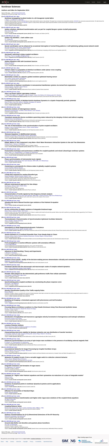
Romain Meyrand (9, 229)
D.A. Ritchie (41, 95)
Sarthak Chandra (19, 176)
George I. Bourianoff (26, 350)
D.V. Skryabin (19, 95)
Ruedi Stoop (23, 78)
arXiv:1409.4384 (8, 338)
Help (7, 441)
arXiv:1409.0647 (7, 68)
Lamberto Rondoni (44, 195)
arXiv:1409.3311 (7, 271)
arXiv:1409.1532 (8, 182)
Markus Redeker (9, 292)
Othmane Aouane (9, 236)
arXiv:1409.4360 (8, 330)
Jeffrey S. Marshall (23, 102)
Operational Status (47, 441)
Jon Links (7, 424)
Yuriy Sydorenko (21, 416)
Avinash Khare (8, 144)
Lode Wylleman (15, 283)
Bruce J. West (19, 261)
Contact (12, 441)
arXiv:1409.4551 (8, 355)
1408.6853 (23, 21)
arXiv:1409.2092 (8, 225)
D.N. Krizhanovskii (49, 95)
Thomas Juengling (15, 56)
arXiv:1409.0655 (7, 75)
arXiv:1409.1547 (8, 192)
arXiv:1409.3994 (8, 315)
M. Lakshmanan (34, 152)
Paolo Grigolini (27, 268)
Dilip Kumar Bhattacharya (55, 195)
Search (88, 2)
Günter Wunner (23, 86)
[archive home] (5, 2)
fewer (19, 14)
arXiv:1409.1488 (8, 172)
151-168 (23, 13)
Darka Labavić (8, 359)
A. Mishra (13, 71)
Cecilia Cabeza (34, 127)
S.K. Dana (27, 71)
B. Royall (30, 95)
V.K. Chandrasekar (15, 342)
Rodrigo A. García (9, 127)
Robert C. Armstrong (46, 333)
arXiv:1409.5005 (8, 389)
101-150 (19, 13)
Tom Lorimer (8, 78)
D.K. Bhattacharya (43, 160)
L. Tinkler (7, 95)
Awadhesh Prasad (9, 385)
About (2, 441)
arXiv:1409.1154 (7, 132)
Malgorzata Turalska (10, 261)
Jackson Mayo (36, 333)
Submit (93, 2)
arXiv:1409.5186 (8, 404)
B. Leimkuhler (20, 19)
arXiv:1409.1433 (8, 157)
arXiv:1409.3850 (8, 305)
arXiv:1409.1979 (8, 217)
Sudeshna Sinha (31, 407)
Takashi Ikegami (27, 47)
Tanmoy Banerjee (17, 119)
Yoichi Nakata (8, 275)
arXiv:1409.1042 (8, 107)
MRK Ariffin (35, 160)
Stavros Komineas (9, 326)
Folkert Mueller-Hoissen (23, 135)
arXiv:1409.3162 (8, 257)
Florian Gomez (15, 78)
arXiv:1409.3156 (8, 249)
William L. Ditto (40, 407)
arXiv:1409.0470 (7, 44)
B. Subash (7, 342)
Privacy (31, 441)
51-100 (15, 13)
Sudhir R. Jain (27, 176)
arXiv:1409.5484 (8, 421)
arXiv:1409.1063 (8, 115)
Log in (104, 2)
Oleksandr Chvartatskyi (10, 135)
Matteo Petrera (8, 211)
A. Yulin (25, 95)
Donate (98, 2)
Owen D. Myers (9, 102)
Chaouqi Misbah (48, 236)
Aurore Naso (18, 318)
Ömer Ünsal (8, 30)
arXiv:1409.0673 (7, 83)
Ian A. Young (17, 350)
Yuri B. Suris (25, 211)
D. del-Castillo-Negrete (10, 244)
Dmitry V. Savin (15, 186)
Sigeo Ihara (23, 275)
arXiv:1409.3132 (8, 241)
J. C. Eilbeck (13, 19)
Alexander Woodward (10, 47)
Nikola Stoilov (33, 135)
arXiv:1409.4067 (8, 323)
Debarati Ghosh (9, 119)
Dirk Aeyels (7, 283)
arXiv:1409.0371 (7, 27)
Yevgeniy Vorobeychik (26, 333)
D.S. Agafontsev (9, 367)
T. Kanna (15, 144)
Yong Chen (13, 399)
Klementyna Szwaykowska (11, 110)
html (15, 16)
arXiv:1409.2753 (8, 232)
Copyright (25, 441)
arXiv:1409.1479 (8, 164)
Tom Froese (19, 47)
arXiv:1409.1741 (8, 207)
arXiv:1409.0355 (7, 16)
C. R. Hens (7, 71)
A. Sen (22, 71)
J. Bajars (7, 19)
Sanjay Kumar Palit (19, 160)
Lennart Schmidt (9, 167)
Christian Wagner (39, 236)
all (24, 14)
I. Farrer (35, 95)
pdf (12, 16)
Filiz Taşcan (14, 30)
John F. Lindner (23, 407)
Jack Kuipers (8, 186)
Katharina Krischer (18, 167)
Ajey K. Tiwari (8, 152)
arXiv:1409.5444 (8, 412)
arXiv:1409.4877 (8, 373)
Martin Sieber (23, 186)
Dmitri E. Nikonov (9, 350)
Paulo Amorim (8, 301)
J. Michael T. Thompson (11, 252)
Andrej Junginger (9, 86)
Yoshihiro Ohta (16, 275)
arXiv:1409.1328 (8, 140)
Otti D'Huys (7, 56)
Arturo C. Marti (26, 127)
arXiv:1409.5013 (8, 396)
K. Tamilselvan (21, 144)
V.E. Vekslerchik (9, 39)
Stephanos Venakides (30, 326)
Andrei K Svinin (8, 377)
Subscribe (18, 441)
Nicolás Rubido (18, 127)
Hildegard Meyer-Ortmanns (19, 359)
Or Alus (6, 392)
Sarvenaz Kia (14, 407)
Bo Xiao (7, 308)
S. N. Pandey (26, 152)
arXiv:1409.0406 (7, 35)
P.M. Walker (13, 95)
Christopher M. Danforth (35, 102)
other (17, 16)
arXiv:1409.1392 (8, 149)
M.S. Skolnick (57, 95)
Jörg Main (16, 86)
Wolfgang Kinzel (25, 56)
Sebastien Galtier (27, 229)
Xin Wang (7, 399)
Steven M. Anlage (31, 308)
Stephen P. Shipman (20, 326)
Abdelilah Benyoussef (28, 236)
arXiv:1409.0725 (8, 91)
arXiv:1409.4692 (8, 364)
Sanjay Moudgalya (9, 176)
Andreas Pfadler (17, 211)
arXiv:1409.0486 (7, 59)
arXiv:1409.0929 (7, 98)
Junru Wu (15, 102)
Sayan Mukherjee (9, 160)
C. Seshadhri (8, 333)
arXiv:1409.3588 (8, 288)
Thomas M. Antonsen (14, 308)
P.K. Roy (18, 71)
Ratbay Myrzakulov (9, 63)
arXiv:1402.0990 (28, 360)
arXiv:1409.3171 (8, 264)
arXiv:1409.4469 (8, 347)
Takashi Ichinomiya (18, 220)
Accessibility (38, 441)
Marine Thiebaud (18, 236)
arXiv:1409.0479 (7, 52)
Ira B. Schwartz (36, 110)
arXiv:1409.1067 (8, 123)
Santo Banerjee (28, 160)
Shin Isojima (8, 204)
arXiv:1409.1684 (8, 200)
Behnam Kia (8, 407)
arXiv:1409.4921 (8, 382)
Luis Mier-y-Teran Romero (25, 110)
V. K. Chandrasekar (17, 152)
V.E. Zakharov (16, 367)
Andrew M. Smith (16, 333)
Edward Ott (23, 308)
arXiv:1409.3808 (8, 298)
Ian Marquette (13, 424)
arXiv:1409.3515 (8, 280)
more (22, 14)
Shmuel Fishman (13, 392)
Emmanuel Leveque (10, 318)
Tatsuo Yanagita (9, 220)
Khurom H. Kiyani (18, 229)
